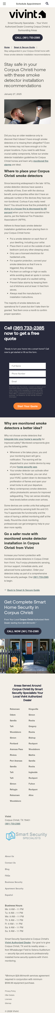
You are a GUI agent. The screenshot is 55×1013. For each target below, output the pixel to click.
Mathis (32, 755)
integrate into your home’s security (22, 439)
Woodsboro (15, 732)
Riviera (13, 755)
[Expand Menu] (30, 19)
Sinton (32, 714)
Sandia (13, 720)
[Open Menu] (4, 3)
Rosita (32, 720)
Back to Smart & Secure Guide (23, 590)
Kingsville (33, 709)
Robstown (15, 709)
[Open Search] (47, 3)
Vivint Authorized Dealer (18, 942)
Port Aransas (16, 760)
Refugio (13, 789)
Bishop (32, 737)
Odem (13, 714)
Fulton (32, 783)
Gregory (32, 726)
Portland (14, 743)
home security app (27, 466)
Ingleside (33, 772)
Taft (12, 726)
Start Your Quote (27, 406)
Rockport (33, 743)
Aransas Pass (16, 749)
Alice (31, 795)
